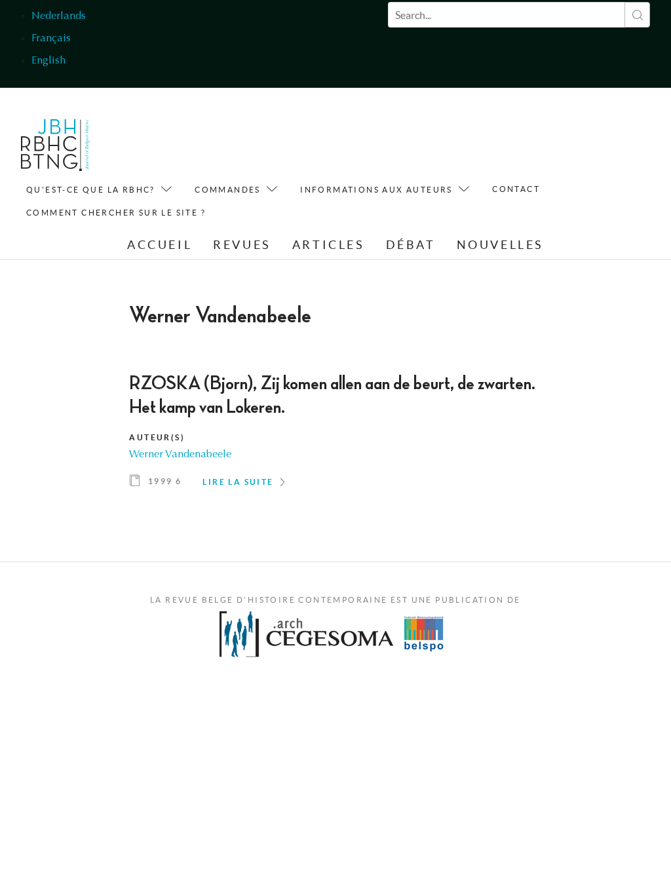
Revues (242, 245)
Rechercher (637, 15)
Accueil (159, 245)
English (48, 61)
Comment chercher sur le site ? (116, 212)
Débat (411, 245)
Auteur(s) (157, 437)
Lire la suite (237, 482)
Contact (516, 189)
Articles (328, 245)
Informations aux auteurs (376, 189)
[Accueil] (55, 148)
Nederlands (58, 16)
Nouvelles (500, 245)
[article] (335, 435)
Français (51, 38)
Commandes (228, 189)
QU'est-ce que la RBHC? (90, 189)
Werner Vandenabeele (180, 454)
